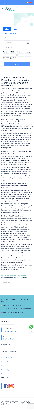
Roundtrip (9, 47)
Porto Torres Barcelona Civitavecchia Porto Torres (17, 315)
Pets (18, 52)
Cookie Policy (5, 366)
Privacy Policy (5, 370)
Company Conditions (7, 362)
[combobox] (17, 38)
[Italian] (27, 2)
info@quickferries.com (11, 339)
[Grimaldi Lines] (8, 282)
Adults (5, 52)
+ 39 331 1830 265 (9, 331)
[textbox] (17, 38)
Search (17, 64)
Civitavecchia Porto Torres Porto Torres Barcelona (17, 308)
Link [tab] (7, 29)
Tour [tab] (15, 29)
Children (13, 52)
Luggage (28, 52)
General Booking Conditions (9, 358)
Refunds (3, 374)
